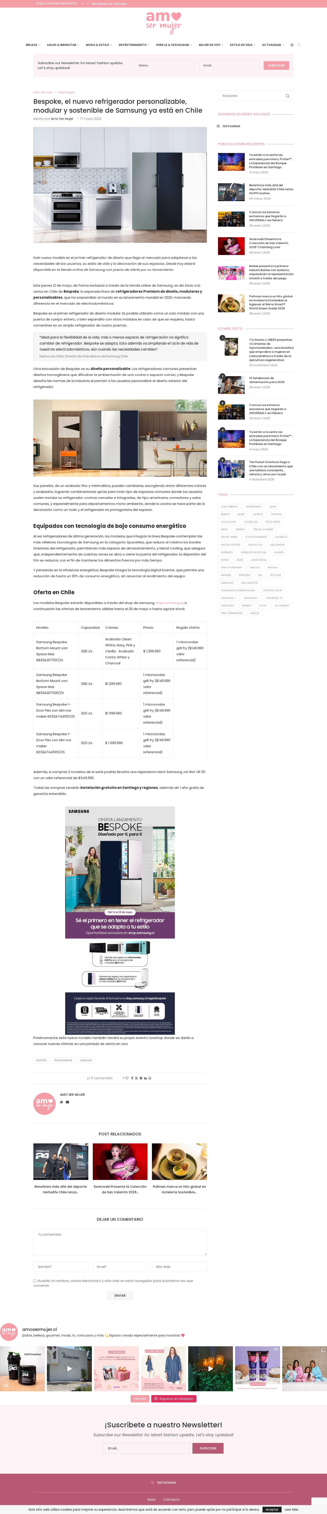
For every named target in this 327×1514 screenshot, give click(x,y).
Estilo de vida (241, 45)
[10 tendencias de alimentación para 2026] (231, 385)
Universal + (228, 598)
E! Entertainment (256, 537)
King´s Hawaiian (231, 567)
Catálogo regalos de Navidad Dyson (122, 4)
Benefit (225, 514)
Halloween (277, 545)
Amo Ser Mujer (62, 118)
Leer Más (291, 1509)
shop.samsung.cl (169, 602)
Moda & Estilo (97, 45)
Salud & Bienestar (61, 45)
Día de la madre (263, 529)
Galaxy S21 (255, 545)
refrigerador (63, 1060)
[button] (83, 3)
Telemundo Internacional (238, 590)
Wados (254, 613)
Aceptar (272, 1509)
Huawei (279, 552)
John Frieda (258, 560)
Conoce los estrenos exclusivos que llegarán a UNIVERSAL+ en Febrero (267, 216)
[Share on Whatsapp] (150, 1078)
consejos (250, 522)
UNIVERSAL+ (251, 598)
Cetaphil (276, 514)
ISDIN (240, 560)
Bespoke (41, 1060)
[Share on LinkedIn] (145, 1078)
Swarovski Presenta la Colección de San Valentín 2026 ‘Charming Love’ (268, 243)
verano (246, 605)
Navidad (226, 575)
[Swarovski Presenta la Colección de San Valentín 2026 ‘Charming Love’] (120, 1161)
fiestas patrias (230, 545)
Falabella (281, 537)
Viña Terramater (231, 613)
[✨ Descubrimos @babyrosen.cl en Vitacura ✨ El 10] (69, 1368)
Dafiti (224, 529)
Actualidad (271, 45)
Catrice (257, 514)
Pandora (244, 575)
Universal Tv (274, 598)
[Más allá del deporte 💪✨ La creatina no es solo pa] (22, 1368)
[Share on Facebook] (132, 1078)
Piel (260, 575)
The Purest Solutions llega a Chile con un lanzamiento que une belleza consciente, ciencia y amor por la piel (271, 468)
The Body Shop (272, 590)
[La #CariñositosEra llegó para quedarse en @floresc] (304, 1368)
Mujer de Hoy (209, 45)
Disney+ (241, 529)
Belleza (31, 45)
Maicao (255, 567)
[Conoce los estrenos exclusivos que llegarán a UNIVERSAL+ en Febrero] (231, 219)
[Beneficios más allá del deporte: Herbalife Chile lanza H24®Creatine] (60, 1161)
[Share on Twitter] (136, 1078)
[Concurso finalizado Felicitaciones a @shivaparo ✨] (163, 1368)
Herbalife (227, 552)
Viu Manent (282, 605)
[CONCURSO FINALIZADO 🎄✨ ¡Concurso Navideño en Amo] (116, 1368)
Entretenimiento (133, 45)
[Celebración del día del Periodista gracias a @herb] (210, 1368)
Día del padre (229, 537)
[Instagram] (292, 45)
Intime (225, 560)
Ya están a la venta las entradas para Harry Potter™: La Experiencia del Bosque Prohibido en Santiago (270, 161)
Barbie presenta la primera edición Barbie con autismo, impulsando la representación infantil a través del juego (271, 272)
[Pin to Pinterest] (141, 1078)
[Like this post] (127, 1078)
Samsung (86, 1060)
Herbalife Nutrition (253, 552)
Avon (272, 506)
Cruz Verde (272, 522)
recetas (275, 575)
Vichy (263, 605)
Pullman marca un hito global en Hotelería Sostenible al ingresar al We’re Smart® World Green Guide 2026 (271, 302)
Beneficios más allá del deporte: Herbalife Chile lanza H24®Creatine (271, 189)
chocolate (228, 522)
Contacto (171, 1499)
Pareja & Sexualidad (172, 45)
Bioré (241, 514)
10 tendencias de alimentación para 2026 (267, 380)
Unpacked (227, 605)
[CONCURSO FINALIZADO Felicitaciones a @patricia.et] (257, 1368)
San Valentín (249, 583)
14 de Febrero (229, 506)
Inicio (151, 1499)
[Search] (299, 45)
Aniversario (254, 506)
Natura (272, 567)
